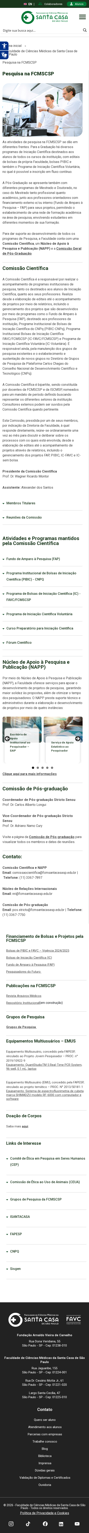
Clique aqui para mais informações (29, 774)
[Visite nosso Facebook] (45, 1524)
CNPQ (14, 1251)
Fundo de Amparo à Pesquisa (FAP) (33, 559)
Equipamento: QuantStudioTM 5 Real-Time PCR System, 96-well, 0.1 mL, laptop (44, 1067)
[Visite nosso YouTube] (77, 1524)
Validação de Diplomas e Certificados (44, 1478)
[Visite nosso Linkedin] (61, 1524)
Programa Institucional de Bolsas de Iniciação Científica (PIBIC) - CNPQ (41, 576)
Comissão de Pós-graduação (52, 837)
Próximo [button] (77, 739)
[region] (42, 740)
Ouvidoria (44, 1485)
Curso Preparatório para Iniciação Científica (39, 628)
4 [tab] (47, 768)
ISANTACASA (20, 1217)
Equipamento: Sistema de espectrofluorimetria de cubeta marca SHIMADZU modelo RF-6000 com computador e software (45, 1095)
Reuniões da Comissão (24, 517)
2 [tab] (38, 768)
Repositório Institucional (22, 1003)
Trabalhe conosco (44, 1441)
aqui (25, 1126)
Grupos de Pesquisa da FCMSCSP (36, 1199)
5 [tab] (52, 768)
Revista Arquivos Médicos (23, 996)
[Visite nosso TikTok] (28, 1524)
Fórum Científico (19, 643)
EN (30, 4)
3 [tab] (42, 768)
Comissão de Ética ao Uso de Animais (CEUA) (45, 1182)
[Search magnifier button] (84, 30)
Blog (45, 1449)
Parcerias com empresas (45, 1434)
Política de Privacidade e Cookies (44, 1513)
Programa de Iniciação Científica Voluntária (39, 614)
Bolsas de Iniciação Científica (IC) (29, 957)
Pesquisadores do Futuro (23, 972)
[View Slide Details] (63, 729)
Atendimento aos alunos (45, 1427)
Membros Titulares (20, 503)
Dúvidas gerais (45, 1470)
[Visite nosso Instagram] (11, 1524)
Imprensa (44, 1463)
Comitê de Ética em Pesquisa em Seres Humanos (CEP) (47, 1162)
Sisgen (15, 1269)
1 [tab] (33, 768)
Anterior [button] (8, 739)
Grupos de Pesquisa (21, 1027)
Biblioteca (45, 1456)
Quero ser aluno (45, 1420)
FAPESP (16, 1234)
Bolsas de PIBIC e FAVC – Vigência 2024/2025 (37, 950)
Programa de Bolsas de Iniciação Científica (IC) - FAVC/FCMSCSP (43, 597)
